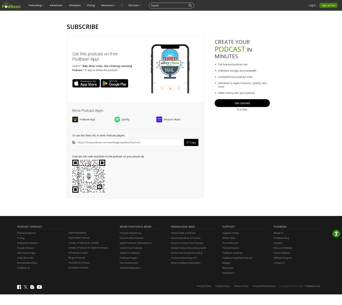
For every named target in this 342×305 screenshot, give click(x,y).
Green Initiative (282, 252)
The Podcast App (26, 252)
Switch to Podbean (130, 252)
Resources (107, 5)
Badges (226, 262)
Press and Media (283, 247)
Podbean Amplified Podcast (237, 257)
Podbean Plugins (129, 257)
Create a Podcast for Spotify (83, 242)
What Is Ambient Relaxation (186, 262)
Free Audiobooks (129, 262)
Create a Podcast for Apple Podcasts (88, 247)
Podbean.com (312, 286)
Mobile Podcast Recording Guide (188, 247)
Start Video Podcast (79, 237)
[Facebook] (20, 288)
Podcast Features (26, 232)
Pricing (91, 5)
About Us (278, 232)
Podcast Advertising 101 (184, 257)
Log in (312, 5)
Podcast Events (230, 247)
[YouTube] (40, 288)
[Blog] (33, 288)
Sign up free (328, 5)
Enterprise (75, 5)
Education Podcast (78, 267)
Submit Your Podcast (131, 247)
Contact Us (279, 262)
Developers (228, 272)
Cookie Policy (223, 286)
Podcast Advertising (130, 232)
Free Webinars (230, 242)
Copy (192, 142)
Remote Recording (27, 262)
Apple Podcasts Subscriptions (136, 242)
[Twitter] (26, 288)
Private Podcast (25, 247)
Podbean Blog (281, 237)
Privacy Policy (204, 286)
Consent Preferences (264, 286)
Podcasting (35, 5)
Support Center (230, 232)
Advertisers (56, 5)
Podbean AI (23, 267)
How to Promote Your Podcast (187, 242)
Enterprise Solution (27, 242)
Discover (133, 5)
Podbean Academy (232, 252)
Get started (242, 103)
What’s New (228, 237)
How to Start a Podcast (183, 232)
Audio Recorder (25, 257)
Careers (278, 242)
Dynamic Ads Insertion (132, 237)
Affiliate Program (283, 257)
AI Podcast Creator (78, 252)
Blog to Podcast (76, 257)
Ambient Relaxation (130, 267)
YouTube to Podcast (79, 262)
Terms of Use (241, 286)
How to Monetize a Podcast (185, 237)
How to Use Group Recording (186, 252)
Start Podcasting (77, 232)
